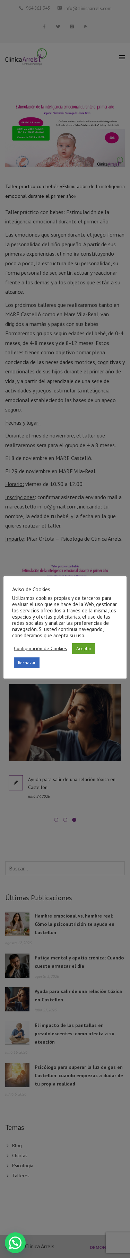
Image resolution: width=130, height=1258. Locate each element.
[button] (15, 1242)
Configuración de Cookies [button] (40, 648)
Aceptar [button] (83, 649)
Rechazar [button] (26, 663)
